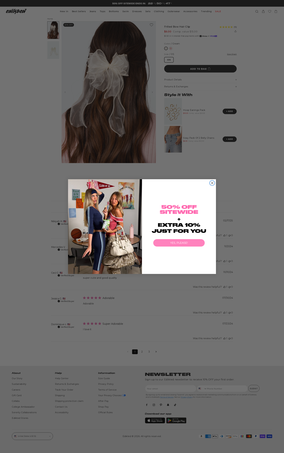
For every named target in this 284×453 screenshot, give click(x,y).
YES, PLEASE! (179, 242)
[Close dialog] (212, 183)
